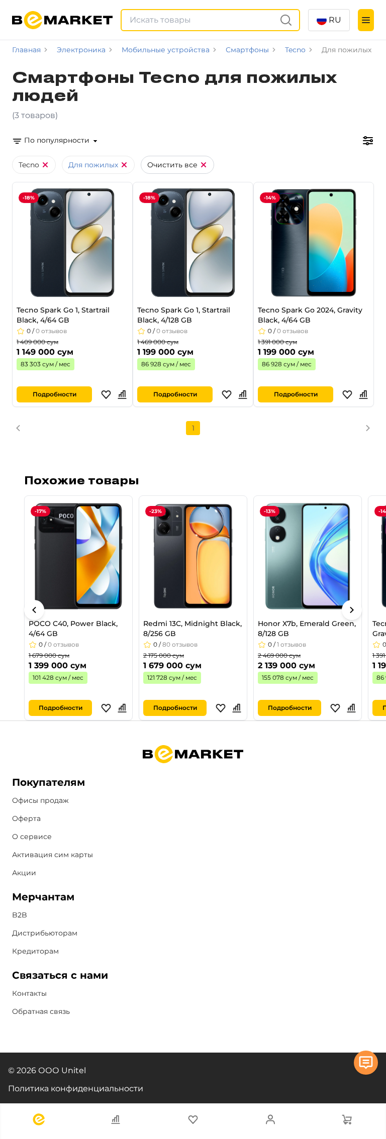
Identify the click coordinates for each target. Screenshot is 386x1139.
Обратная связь (41, 1011)
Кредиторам (35, 951)
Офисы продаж (40, 800)
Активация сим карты (52, 854)
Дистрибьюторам (44, 933)
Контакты (29, 993)
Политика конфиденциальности (75, 1088)
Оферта (26, 818)
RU (335, 20)
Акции (24, 872)
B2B (19, 914)
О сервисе (32, 836)
